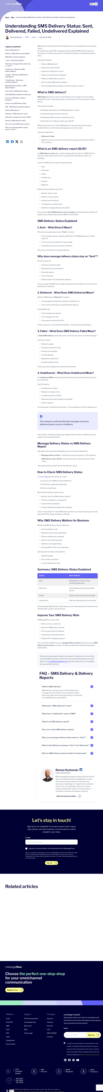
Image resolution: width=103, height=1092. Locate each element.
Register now (12, 990)
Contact (50, 1037)
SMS (26, 37)
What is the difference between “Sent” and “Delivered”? (65, 745)
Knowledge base (30, 1022)
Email (8, 1018)
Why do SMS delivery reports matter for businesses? (64, 753)
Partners (50, 1022)
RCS (7, 1033)
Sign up (91, 1035)
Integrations (10, 1040)
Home (7, 17)
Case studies (10, 1044)
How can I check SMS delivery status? (17, 124)
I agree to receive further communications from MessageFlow (51, 848)
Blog (12, 17)
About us (50, 1018)
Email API (9, 1022)
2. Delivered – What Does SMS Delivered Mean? (15, 70)
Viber (8, 1037)
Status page (28, 1033)
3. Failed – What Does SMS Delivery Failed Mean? (16, 76)
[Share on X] (17, 141)
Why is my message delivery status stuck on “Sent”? (16, 128)
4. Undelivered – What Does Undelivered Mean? (14, 81)
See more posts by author (66, 796)
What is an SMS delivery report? (15, 120)
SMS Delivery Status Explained (15, 57)
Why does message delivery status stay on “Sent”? (18, 65)
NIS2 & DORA (52, 1033)
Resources (28, 1026)
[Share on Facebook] (12, 142)
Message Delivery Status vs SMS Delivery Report (15, 86)
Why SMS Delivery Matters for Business (18, 94)
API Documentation (31, 1018)
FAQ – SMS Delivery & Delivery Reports (17, 107)
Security (50, 1026)
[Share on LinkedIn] (7, 141)
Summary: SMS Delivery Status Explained (15, 99)
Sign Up (49, 863)
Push (8, 1029)
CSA (48, 1029)
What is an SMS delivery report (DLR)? (17, 53)
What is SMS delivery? (12, 50)
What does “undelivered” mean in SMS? (18, 117)
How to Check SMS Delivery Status (16, 91)
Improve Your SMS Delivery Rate (15, 103)
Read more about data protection (89, 1054)
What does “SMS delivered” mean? (16, 114)
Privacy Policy (31, 858)
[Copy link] (21, 142)
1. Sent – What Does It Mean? (14, 60)
